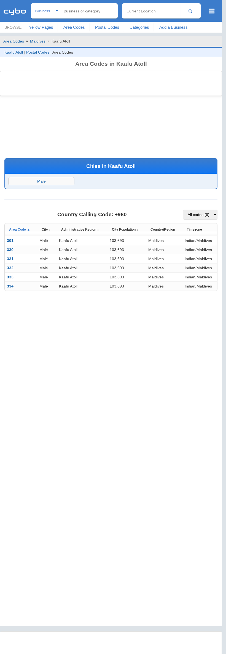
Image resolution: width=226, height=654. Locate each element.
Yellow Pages (41, 27)
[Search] (190, 11)
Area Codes (74, 27)
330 (10, 249)
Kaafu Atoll (13, 52)
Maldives (37, 41)
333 (10, 277)
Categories (139, 27)
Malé (41, 181)
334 (10, 286)
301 (10, 240)
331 (10, 259)
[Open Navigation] (212, 11)
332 (10, 268)
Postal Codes (107, 27)
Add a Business (173, 27)
